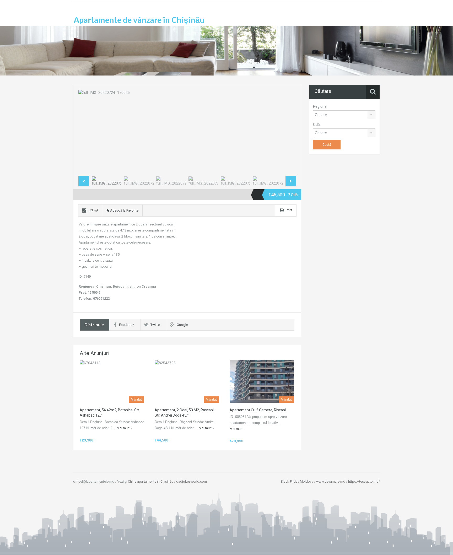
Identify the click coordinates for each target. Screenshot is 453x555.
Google (182, 325)
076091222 (101, 298)
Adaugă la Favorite (123, 210)
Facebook (126, 325)
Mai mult (123, 428)
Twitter (155, 325)
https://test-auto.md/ (364, 481)
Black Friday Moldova (297, 481)
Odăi (317, 124)
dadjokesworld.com (191, 481)
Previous (88, 132)
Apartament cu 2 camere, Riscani (258, 410)
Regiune (320, 106)
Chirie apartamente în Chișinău (150, 481)
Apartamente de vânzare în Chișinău (139, 19)
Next (286, 132)
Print (289, 210)
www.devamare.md (330, 481)
